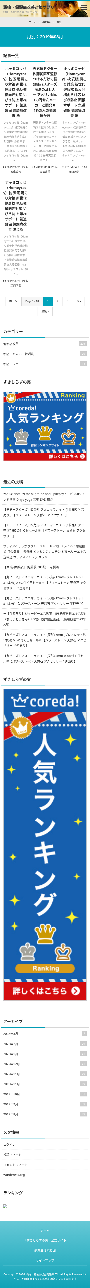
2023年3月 (44, 1034)
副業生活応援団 (45, 1250)
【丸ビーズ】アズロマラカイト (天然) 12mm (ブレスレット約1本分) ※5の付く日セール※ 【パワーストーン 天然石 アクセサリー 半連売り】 (44, 582)
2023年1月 (44, 1054)
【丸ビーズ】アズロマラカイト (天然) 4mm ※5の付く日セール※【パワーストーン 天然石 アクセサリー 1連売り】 (45, 658)
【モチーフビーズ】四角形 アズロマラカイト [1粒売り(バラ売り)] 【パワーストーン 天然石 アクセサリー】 (44, 512)
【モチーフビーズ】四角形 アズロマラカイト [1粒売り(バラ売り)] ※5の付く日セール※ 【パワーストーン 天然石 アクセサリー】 (44, 530)
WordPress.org (14, 1175)
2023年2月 (44, 1044)
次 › (79, 301)
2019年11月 (44, 1084)
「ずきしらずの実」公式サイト (45, 1240)
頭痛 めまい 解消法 (44, 354)
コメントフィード (15, 1165)
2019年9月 (44, 1104)
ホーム (13, 301)
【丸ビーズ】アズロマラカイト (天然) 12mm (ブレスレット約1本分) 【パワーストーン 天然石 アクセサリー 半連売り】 (44, 601)
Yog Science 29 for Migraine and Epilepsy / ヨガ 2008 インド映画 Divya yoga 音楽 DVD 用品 (44, 496)
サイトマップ (45, 1260)
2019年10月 (44, 1094)
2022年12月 (44, 1064)
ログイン (9, 1144)
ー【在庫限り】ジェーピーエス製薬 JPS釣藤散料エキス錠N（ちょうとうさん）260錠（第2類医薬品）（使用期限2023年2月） (45, 618)
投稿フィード (12, 1155)
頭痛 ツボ (44, 364)
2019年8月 (44, 1114)
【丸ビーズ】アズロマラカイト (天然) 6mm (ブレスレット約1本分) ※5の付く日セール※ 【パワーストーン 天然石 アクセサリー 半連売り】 (44, 640)
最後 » (45, 311)
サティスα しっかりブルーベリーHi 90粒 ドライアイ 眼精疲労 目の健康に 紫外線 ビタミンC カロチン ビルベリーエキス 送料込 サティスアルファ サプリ (44, 551)
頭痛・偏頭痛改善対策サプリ (28, 7)
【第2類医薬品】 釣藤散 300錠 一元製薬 (31, 567)
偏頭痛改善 (44, 344)
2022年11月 (44, 1074)
